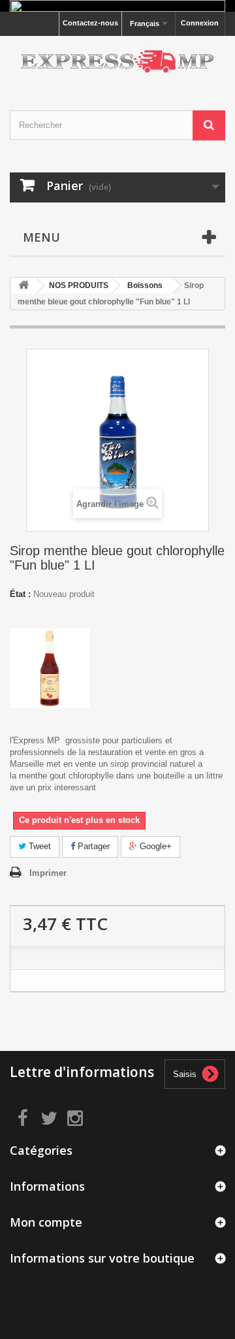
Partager (92, 846)
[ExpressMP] (117, 62)
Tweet (38, 846)
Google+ (154, 846)
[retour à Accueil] (23, 286)
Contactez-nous (90, 23)
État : (20, 594)
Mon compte (46, 1222)
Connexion (200, 23)
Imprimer (48, 873)
